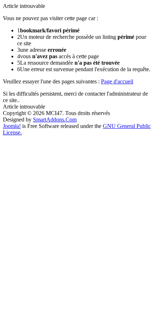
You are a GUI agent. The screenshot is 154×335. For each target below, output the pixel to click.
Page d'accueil (117, 81)
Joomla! (12, 126)
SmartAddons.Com (55, 119)
